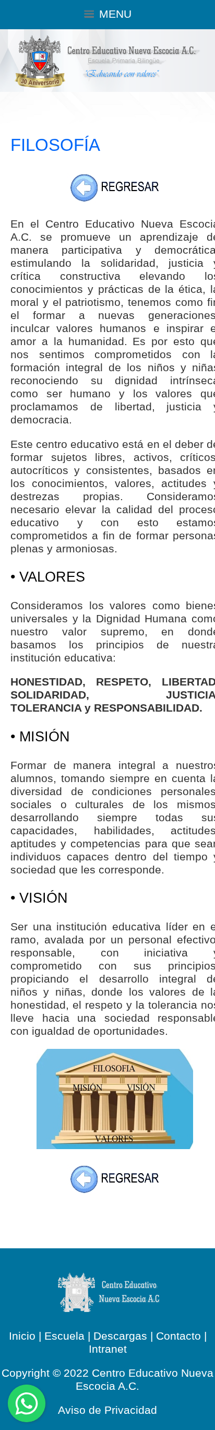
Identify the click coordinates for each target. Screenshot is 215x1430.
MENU (115, 14)
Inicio (22, 1336)
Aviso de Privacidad (107, 1410)
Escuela (64, 1336)
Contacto (178, 1336)
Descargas (120, 1336)
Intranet (108, 1349)
